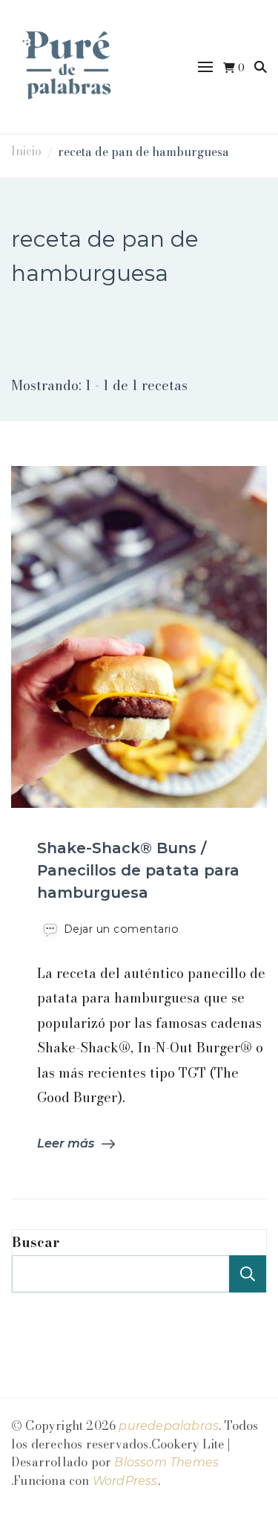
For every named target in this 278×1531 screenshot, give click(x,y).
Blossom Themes (166, 1462)
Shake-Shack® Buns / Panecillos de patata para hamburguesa (138, 870)
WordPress (125, 1481)
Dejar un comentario (121, 929)
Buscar (35, 1242)
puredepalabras (169, 1426)
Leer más (65, 1143)
